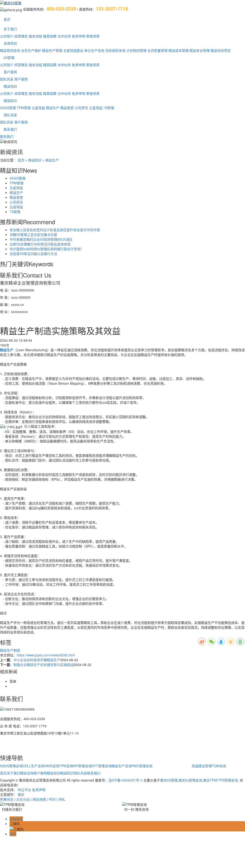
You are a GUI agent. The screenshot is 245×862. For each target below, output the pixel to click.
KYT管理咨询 (101, 765)
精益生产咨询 (121, 765)
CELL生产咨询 (33, 765)
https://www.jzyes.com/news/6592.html (46, 655)
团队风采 (6, 79)
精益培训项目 (221, 50)
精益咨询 (26, 773)
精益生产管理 (52, 50)
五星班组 (38, 107)
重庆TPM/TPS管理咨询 (220, 780)
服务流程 (35, 36)
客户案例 (10, 71)
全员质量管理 (157, 50)
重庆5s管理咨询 (190, 780)
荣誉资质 (93, 36)
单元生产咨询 (94, 50)
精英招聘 (49, 36)
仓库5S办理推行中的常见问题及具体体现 (40, 244)
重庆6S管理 (169, 780)
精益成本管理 (178, 50)
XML (61, 799)
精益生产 (52, 107)
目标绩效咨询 (115, 50)
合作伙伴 (64, 36)
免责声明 (38, 789)
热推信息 (6, 799)
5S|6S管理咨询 (11, 765)
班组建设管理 (202, 765)
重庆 (21, 794)
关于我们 (10, 29)
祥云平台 (24, 789)
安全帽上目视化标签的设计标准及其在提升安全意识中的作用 (55, 229)
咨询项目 (10, 43)
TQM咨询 (219, 765)
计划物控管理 (136, 50)
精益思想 (67, 107)
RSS (52, 799)
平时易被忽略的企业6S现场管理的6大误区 (41, 239)
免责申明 (78, 36)
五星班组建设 (73, 50)
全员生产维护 (31, 50)
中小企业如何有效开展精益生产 (36, 659)
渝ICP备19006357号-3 (125, 780)
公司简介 (6, 36)
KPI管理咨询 (82, 765)
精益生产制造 (10, 650)
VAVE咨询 (51, 765)
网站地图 (39, 799)
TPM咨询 (66, 765)
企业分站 (23, 799)
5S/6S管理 (8, 107)
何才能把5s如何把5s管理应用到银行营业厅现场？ (47, 248)
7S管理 (108, 107)
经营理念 (21, 36)
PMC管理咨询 (142, 765)
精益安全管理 (199, 50)
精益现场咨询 (10, 50)
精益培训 (10, 86)
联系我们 (10, 129)
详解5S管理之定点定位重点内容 (33, 234)
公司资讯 (81, 107)
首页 (7, 19)
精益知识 (10, 100)
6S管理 (9, 57)
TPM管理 (24, 107)
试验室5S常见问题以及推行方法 (33, 253)
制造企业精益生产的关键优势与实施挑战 (43, 664)
